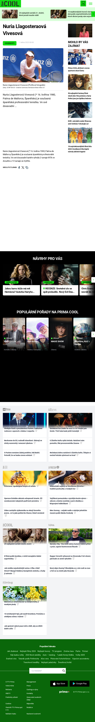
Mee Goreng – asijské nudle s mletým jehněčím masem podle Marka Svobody (68, 511)
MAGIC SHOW (57, 341)
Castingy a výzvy (32, 689)
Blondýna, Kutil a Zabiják (82, 342)
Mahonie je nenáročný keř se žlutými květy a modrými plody (21, 603)
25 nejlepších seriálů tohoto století (18, 544)
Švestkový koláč (65, 662)
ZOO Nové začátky (33, 655)
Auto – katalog (49, 655)
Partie (78, 651)
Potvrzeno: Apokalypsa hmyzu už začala (20, 486)
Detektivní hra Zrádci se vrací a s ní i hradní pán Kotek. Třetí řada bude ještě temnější (68, 429)
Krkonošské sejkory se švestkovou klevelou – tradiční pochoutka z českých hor (67, 487)
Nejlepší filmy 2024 (28, 651)
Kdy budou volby (17, 655)
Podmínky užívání (12, 697)
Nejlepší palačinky (48, 662)
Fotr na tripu (33, 341)
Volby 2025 (80, 655)
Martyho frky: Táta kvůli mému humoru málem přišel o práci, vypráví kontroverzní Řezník (70, 545)
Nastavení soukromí (34, 714)
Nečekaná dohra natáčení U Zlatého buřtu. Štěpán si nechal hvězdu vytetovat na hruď (70, 454)
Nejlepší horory (43, 651)
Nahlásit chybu (11, 714)
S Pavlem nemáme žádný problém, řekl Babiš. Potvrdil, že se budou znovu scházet (22, 454)
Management (31, 682)
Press (29, 686)
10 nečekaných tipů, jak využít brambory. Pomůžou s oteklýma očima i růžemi (24, 615)
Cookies (8, 703)
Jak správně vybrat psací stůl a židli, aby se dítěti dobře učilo (23, 627)
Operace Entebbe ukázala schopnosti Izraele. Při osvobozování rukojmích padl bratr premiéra (23, 499)
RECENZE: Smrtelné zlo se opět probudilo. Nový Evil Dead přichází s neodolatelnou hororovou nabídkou (58, 290)
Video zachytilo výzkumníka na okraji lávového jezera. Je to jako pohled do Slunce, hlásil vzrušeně (24, 511)
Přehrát (9, 338)
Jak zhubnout (12, 651)
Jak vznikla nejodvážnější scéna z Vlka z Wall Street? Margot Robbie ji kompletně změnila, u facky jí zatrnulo (24, 570)
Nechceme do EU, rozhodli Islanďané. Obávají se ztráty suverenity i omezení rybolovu (23, 441)
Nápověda (30, 703)
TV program (57, 651)
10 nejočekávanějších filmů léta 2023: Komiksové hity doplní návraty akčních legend (80, 149)
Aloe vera (45, 659)
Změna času (69, 651)
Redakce (30, 707)
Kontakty (30, 693)
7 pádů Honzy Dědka (65, 655)
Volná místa (10, 686)
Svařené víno (11, 659)
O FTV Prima (10, 682)
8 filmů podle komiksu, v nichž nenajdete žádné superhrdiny (22, 557)
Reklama (9, 689)
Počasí (85, 651)
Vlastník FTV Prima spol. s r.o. (14, 708)
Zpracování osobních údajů (34, 698)
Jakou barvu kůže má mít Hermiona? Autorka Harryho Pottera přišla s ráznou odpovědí (19, 290)
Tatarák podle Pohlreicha (28, 659)
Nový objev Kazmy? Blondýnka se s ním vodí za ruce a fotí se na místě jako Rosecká (70, 569)
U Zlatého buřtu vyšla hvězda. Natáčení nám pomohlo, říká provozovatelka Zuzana (67, 441)
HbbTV (8, 693)
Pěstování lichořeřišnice (60, 659)
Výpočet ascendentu (80, 659)
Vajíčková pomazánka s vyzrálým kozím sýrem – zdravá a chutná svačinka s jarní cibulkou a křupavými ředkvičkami (68, 501)
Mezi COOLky (10, 341)
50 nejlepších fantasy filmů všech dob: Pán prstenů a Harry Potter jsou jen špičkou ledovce (79, 95)
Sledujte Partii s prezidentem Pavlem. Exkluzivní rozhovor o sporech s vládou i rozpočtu (23, 429)
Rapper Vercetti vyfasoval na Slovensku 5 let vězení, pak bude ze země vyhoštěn (70, 557)
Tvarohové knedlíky (31, 662)
